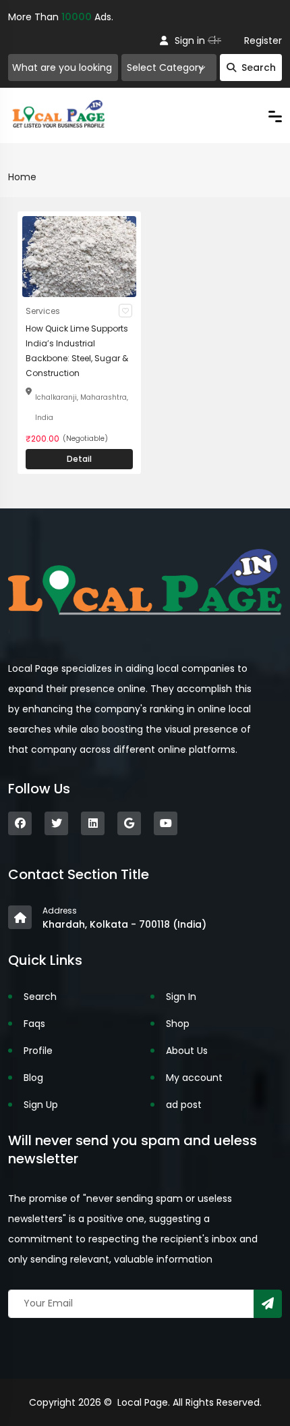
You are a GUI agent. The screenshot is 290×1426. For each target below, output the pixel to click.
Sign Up (41, 1104)
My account (194, 1077)
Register (263, 40)
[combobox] (168, 67)
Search (258, 67)
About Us (187, 1050)
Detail (79, 459)
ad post (184, 1104)
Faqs (34, 1023)
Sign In (181, 996)
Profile (38, 1050)
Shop (178, 1023)
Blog (33, 1077)
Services (43, 311)
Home (22, 177)
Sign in (190, 40)
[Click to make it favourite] (125, 310)
